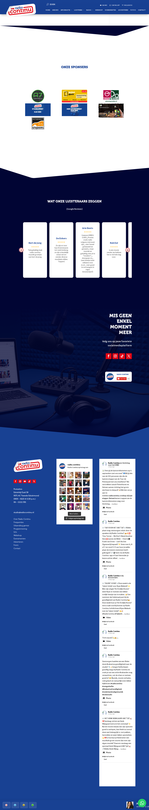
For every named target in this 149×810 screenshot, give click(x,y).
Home (48, 10)
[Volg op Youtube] (25, 481)
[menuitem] (6, 805)
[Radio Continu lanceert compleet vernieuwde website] (86, 491)
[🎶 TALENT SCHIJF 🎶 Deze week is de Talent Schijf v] (62, 475)
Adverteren (123, 10)
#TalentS (118, 614)
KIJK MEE (104, 5)
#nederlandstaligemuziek (112, 692)
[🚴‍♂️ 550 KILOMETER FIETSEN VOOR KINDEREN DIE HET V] (62, 483)
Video (108, 618)
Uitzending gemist (21, 525)
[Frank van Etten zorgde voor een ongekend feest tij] (70, 491)
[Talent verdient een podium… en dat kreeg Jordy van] (78, 491)
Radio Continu (114, 463)
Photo (108, 508)
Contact (142, 10)
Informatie (65, 10)
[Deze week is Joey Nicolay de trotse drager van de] (62, 506)
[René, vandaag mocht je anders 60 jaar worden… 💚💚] (70, 483)
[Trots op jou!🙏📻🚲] (70, 475)
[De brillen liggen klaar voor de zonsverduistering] (78, 483)
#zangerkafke (108, 686)
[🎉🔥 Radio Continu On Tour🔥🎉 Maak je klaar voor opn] (86, 498)
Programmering (20, 529)
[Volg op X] (129, 356)
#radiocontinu (116, 683)
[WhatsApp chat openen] (142, 803)
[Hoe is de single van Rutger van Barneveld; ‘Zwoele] (86, 506)
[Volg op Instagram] (115, 356)
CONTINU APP (115, 5)
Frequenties (19, 522)
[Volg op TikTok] (122, 356)
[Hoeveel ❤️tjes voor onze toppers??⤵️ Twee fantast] (78, 498)
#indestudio (107, 695)
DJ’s (15, 532)
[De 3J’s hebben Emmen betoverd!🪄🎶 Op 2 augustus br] (70, 498)
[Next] (127, 249)
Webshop (99, 10)
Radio (88, 10)
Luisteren (78, 10)
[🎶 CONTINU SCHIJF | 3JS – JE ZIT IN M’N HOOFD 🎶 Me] (86, 483)
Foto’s (133, 10)
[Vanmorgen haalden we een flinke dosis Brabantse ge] (78, 475)
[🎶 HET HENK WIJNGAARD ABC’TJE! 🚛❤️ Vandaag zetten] (86, 475)
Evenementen (110, 10)
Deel (105, 514)
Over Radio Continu (22, 519)
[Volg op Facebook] (109, 356)
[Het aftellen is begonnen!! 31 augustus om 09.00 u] (62, 491)
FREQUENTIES (128, 5)
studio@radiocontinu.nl (24, 512)
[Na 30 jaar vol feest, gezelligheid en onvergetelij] (62, 498)
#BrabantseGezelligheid (112, 689)
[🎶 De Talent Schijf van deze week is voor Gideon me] (70, 506)
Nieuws (55, 10)
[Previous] (21, 249)
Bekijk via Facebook (108, 511)
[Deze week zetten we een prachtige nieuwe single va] (78, 506)
